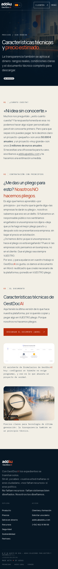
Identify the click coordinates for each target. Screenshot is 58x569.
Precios (5, 515)
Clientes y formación (41, 510)
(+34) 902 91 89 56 (40, 524)
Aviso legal (19, 564)
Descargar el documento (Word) (26, 332)
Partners (6, 538)
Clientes (41, 5)
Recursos (6, 524)
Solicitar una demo (40, 515)
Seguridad (7, 529)
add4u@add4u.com (29, 154)
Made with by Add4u (12, 560)
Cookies (31, 564)
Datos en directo (10, 519)
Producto (6, 510)
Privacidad (6, 564)
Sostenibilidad (8, 534)
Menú (54, 5)
